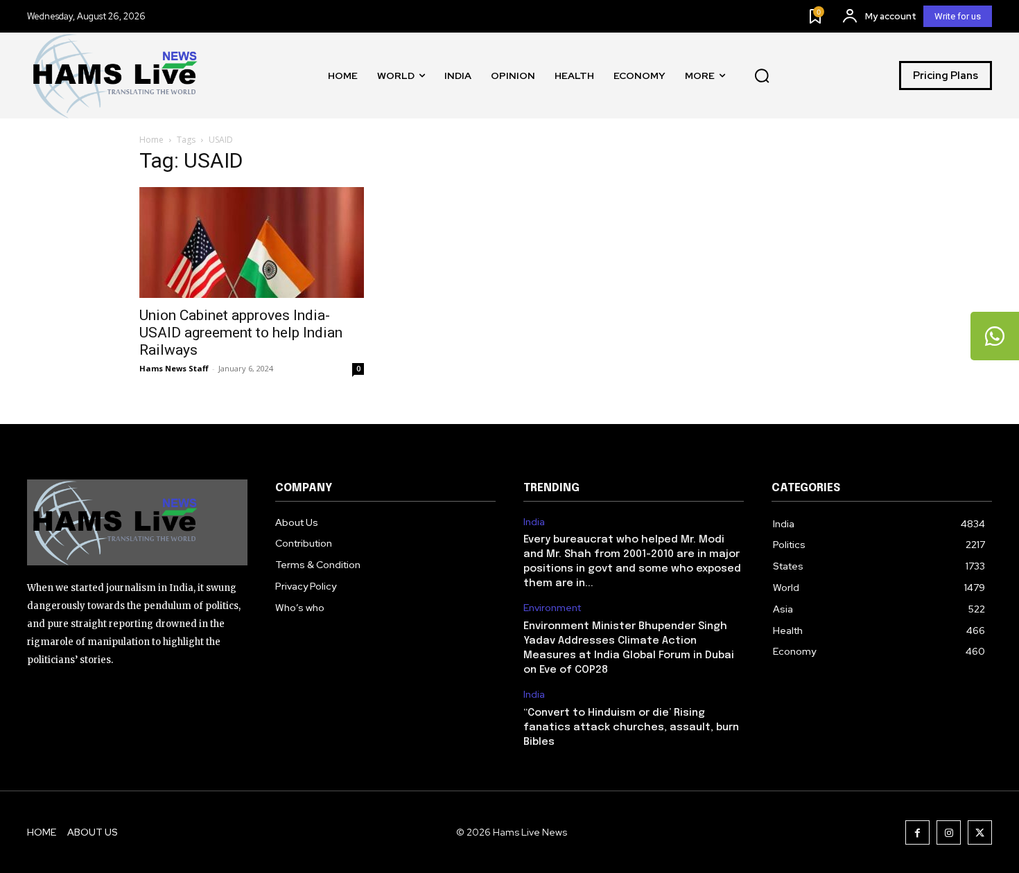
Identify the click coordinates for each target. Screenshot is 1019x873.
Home (151, 140)
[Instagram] (949, 832)
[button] (762, 75)
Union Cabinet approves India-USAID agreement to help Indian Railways (240, 332)
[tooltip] (994, 336)
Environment (552, 608)
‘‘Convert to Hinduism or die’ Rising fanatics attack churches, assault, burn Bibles (631, 727)
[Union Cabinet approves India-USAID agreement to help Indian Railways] (251, 242)
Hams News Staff (174, 368)
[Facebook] (917, 832)
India (534, 522)
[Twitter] (980, 832)
